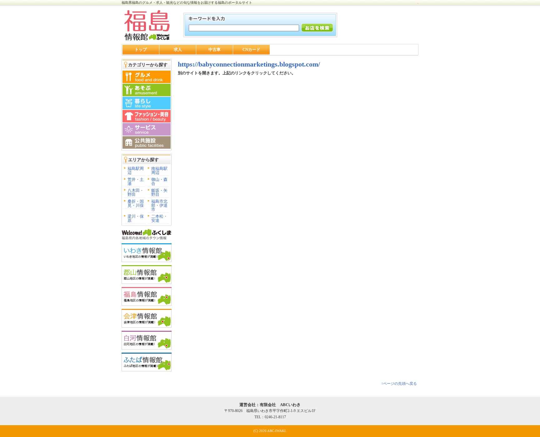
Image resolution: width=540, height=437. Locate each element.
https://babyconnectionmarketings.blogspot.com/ (249, 64)
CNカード (251, 49)
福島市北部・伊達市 (159, 205)
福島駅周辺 (136, 170)
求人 (178, 49)
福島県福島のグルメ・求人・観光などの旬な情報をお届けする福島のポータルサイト (187, 2)
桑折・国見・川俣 (136, 203)
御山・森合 (159, 181)
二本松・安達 (159, 218)
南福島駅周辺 (159, 170)
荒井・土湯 (136, 181)
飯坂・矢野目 (159, 192)
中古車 (214, 49)
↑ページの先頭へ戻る (399, 383)
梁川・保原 (136, 218)
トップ (141, 49)
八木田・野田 (136, 192)
